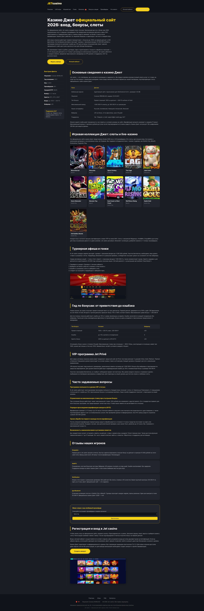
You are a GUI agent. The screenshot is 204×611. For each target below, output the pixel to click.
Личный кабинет (128, 9)
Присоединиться (143, 9)
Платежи (50, 9)
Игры (99, 598)
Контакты (82, 9)
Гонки (74, 9)
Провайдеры (104, 9)
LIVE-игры (58, 9)
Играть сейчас (56, 62)
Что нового (113, 9)
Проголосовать (115, 518)
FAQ (105, 598)
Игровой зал (67, 9)
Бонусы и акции (93, 9)
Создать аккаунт (80, 551)
